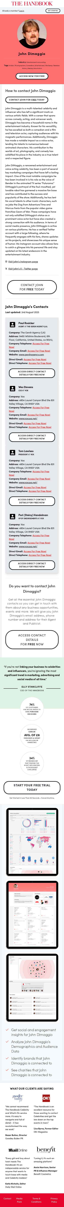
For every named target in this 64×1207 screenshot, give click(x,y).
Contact (7, 1198)
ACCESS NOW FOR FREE (32, 76)
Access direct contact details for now (32, 373)
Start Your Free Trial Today (32, 787)
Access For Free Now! (39, 350)
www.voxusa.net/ (28, 418)
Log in (21, 11)
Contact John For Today (27, 99)
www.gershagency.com (31, 354)
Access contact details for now (32, 639)
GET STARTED (53, 10)
